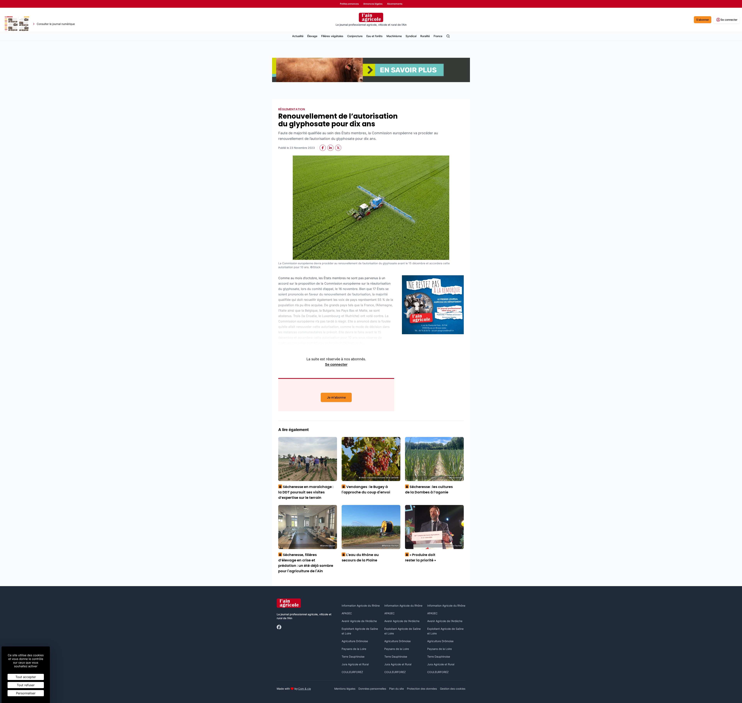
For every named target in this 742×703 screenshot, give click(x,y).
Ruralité (425, 36)
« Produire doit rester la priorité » (420, 557)
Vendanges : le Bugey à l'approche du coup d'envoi (366, 489)
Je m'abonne (336, 397)
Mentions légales (344, 688)
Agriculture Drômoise (355, 641)
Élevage (312, 36)
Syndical (411, 36)
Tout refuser (26, 685)
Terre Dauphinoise (353, 656)
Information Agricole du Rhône (361, 605)
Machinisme (394, 36)
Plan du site (396, 688)
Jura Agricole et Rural (355, 664)
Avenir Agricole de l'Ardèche (359, 621)
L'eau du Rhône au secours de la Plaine (360, 557)
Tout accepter (25, 677)
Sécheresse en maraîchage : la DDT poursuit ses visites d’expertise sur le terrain (305, 492)
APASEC (347, 613)
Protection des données (422, 688)
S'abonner (702, 19)
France (438, 36)
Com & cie (304, 688)
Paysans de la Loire (354, 648)
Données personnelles (372, 688)
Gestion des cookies (452, 688)
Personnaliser (26, 693)
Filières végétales (332, 36)
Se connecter (336, 364)
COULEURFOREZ (352, 672)
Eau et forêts (374, 36)
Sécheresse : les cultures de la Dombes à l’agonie (429, 489)
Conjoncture (354, 36)
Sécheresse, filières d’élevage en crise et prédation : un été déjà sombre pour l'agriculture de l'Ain (305, 562)
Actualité (297, 36)
